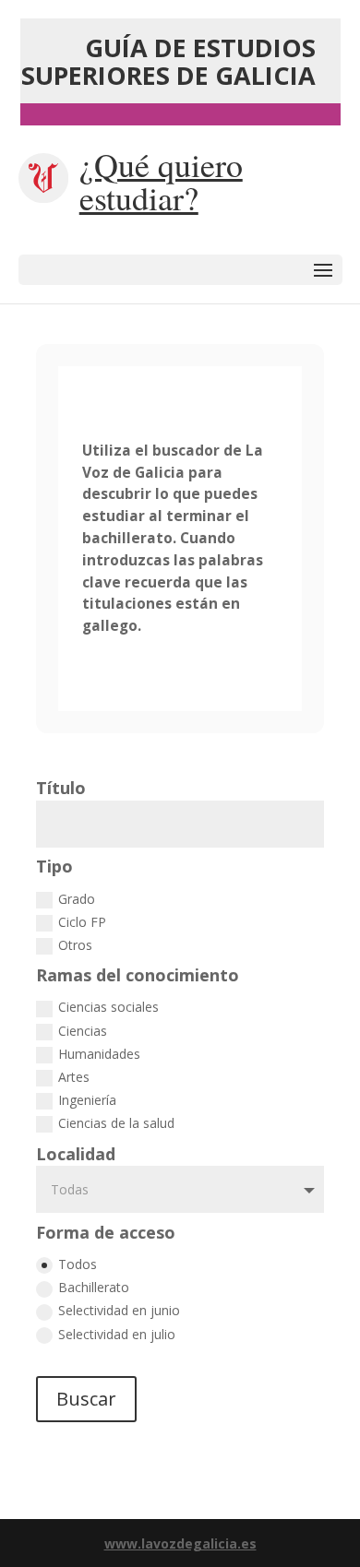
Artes (74, 1077)
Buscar (86, 1398)
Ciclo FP (82, 922)
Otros (75, 945)
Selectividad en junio (119, 1310)
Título (61, 788)
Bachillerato (93, 1287)
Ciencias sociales (108, 1006)
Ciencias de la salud (116, 1123)
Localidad (75, 1154)
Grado (76, 899)
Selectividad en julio (116, 1334)
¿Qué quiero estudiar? (161, 181)
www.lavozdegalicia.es (180, 1543)
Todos (77, 1264)
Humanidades (99, 1053)
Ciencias (82, 1030)
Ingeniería (87, 1100)
